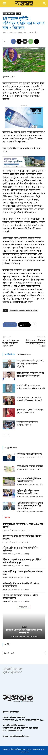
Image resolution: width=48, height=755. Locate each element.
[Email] (19, 41)
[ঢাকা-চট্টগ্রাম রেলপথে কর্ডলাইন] (9, 469)
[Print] (25, 41)
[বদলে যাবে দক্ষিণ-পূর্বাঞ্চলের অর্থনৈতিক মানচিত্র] (9, 481)
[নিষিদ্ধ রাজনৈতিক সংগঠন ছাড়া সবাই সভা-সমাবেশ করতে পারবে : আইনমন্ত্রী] (9, 363)
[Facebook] (13, 41)
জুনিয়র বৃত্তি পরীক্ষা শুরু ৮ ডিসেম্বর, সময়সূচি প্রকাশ (28, 492)
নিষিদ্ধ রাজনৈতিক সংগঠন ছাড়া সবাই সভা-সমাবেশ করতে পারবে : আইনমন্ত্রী (30, 364)
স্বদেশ (18, 14)
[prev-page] (4, 434)
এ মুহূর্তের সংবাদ (8, 14)
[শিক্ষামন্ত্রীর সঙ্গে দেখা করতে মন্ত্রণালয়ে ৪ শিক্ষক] (9, 424)
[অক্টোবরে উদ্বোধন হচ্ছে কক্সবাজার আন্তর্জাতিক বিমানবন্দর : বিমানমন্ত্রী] (9, 400)
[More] (34, 324)
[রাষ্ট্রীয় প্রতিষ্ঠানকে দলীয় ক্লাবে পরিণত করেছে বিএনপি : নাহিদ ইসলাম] (9, 376)
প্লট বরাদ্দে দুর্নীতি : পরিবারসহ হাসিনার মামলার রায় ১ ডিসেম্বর (23, 310)
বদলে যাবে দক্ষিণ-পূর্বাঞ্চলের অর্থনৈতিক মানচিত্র (29, 480)
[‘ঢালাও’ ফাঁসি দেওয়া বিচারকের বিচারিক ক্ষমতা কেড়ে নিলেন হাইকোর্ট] (9, 388)
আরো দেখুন (23, 607)
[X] (36, 41)
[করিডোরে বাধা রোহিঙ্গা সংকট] (9, 457)
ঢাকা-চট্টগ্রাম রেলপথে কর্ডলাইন (30, 466)
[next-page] (8, 434)
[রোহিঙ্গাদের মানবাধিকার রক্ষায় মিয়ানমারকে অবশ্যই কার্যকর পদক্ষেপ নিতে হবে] (9, 506)
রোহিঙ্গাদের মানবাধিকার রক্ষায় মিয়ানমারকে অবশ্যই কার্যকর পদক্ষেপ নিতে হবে (30, 506)
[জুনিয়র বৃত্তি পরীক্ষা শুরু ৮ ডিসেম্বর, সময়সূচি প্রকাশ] (9, 493)
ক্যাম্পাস (24, 626)
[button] (4, 3)
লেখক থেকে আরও (24, 354)
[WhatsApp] (30, 41)
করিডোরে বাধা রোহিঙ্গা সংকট (29, 454)
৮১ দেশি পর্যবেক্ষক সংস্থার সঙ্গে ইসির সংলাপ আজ (11, 343)
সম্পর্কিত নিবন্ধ (10, 354)
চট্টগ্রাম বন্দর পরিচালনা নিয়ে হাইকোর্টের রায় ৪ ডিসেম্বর (35, 343)
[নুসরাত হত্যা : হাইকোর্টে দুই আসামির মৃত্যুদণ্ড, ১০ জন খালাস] (9, 412)
